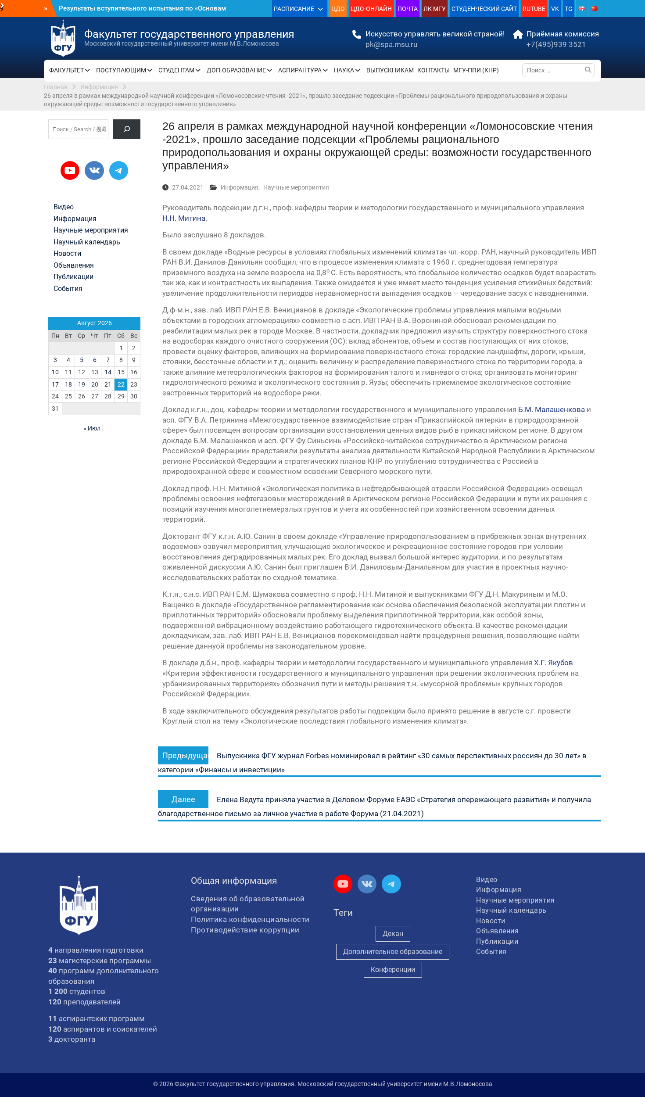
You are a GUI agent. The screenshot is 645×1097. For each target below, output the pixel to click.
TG (569, 8)
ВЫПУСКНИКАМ (390, 70)
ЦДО (338, 8)
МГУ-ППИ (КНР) (476, 70)
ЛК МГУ (434, 8)
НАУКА (344, 70)
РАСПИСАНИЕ (294, 8)
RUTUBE (534, 8)
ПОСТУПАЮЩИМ (121, 70)
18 (68, 384)
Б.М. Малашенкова (551, 409)
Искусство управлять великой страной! (435, 33)
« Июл (91, 428)
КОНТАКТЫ (433, 70)
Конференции (393, 969)
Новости (67, 254)
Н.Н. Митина (183, 218)
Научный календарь (87, 242)
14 (107, 372)
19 (81, 384)
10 (55, 372)
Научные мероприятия (296, 187)
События (68, 289)
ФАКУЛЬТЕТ (66, 70)
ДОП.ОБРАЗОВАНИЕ (236, 70)
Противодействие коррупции (245, 929)
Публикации (73, 277)
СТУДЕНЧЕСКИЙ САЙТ (484, 8)
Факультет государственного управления (189, 34)
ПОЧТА (408, 8)
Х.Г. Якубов (553, 662)
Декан (393, 933)
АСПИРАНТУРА (300, 70)
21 (107, 384)
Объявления (74, 265)
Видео (64, 207)
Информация (239, 187)
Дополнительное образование (392, 951)
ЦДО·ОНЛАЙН (371, 8)
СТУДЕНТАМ (176, 70)
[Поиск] (126, 129)
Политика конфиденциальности (250, 919)
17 (55, 384)
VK (555, 8)
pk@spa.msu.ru (391, 44)
